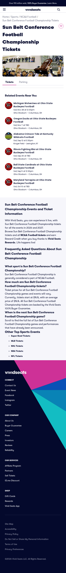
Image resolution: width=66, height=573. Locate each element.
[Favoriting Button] (61, 26)
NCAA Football (28, 16)
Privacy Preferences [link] (14, 549)
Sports (14, 16)
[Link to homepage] (33, 9)
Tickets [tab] (9, 82)
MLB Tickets (17, 341)
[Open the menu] (4, 9)
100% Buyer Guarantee (36, 3)
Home (5, 16)
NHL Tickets (17, 346)
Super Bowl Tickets (20, 336)
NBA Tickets (17, 351)
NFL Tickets (17, 356)
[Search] (58, 9)
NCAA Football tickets (33, 235)
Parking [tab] (23, 82)
